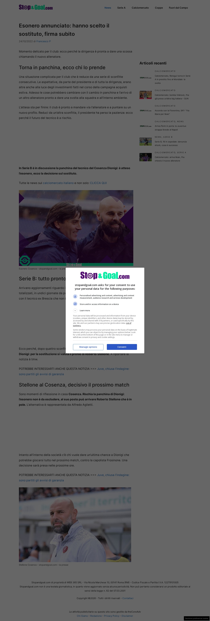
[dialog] (105, 310)
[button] (105, 310)
